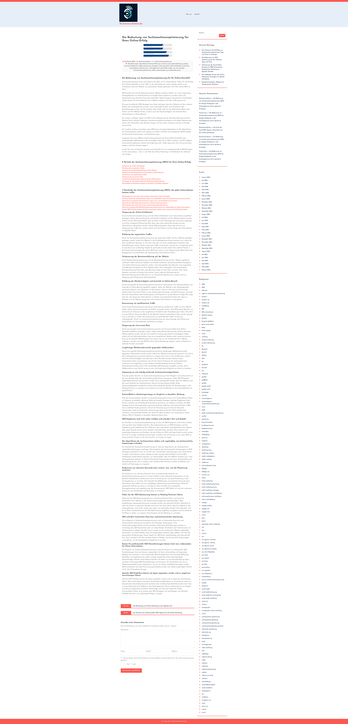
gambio (204, 377)
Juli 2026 (205, 180)
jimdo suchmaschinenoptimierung (212, 413)
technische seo (206, 632)
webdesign (205, 654)
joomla (204, 416)
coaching (205, 336)
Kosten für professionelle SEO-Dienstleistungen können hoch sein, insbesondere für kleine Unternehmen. (156, 207)
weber (204, 660)
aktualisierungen (133, 63)
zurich (204, 712)
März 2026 (205, 192)
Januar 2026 (206, 199)
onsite (204, 515)
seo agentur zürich (208, 545)
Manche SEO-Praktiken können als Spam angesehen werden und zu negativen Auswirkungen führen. (155, 209)
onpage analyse (207, 505)
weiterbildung (206, 681)
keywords (127, 66)
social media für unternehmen (211, 595)
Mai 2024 (205, 260)
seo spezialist (206, 570)
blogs (203, 327)
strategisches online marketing (212, 610)
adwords (204, 290)
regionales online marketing (211, 524)
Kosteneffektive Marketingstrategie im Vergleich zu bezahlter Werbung (145, 183)
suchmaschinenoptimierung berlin (212, 626)
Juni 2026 (205, 183)
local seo (204, 437)
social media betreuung (209, 592)
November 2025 (207, 205)
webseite (204, 663)
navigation (155, 66)
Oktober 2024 (206, 245)
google (185, 63)
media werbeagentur (208, 456)
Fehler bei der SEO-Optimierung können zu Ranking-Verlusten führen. (145, 203)
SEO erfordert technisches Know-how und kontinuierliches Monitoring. (145, 205)
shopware (205, 586)
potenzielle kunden (166, 68)
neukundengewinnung (209, 465)
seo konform (206, 567)
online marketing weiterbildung (212, 493)
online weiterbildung (208, 499)
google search (206, 386)
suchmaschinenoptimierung (163, 61)
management (206, 444)
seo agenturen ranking (209, 549)
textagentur (205, 635)
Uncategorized (206, 644)
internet (204, 395)
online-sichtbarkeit (176, 66)
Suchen (201, 33)
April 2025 (205, 226)
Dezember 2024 (207, 239)
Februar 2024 (206, 270)
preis (203, 518)
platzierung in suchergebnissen (150, 68)
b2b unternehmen (207, 312)
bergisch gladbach (208, 321)
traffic (153, 70)
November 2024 (207, 242)
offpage (204, 468)
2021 (203, 287)
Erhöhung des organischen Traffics (133, 168)
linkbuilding (205, 434)
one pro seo (205, 474)
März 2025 (205, 230)
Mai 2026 (205, 186)
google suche (206, 389)
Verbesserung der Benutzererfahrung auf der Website (139, 170)
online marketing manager (210, 490)
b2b (203, 309)
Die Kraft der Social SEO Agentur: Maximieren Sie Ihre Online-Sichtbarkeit (211, 130)
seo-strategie (180, 68)
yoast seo (205, 706)
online (204, 478)
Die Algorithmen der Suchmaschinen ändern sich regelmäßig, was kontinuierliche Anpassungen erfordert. (156, 198)
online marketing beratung (210, 484)
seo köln (204, 564)
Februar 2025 (206, 233)
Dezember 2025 (207, 202)
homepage (205, 392)
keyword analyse (207, 422)
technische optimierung (209, 629)
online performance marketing (211, 496)
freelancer (205, 374)
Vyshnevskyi (203, 113)
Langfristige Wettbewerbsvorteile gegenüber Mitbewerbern (141, 179)
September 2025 (207, 211)
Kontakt (197, 14)
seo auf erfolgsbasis (208, 552)
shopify (204, 583)
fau (203, 370)
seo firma (205, 561)
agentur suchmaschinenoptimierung (213, 293)
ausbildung (205, 306)
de (202, 346)
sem (203, 530)
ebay (203, 358)
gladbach (205, 380)
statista (204, 604)
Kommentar (125, 629)
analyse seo (205, 303)
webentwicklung (207, 657)
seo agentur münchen (209, 539)
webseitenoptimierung (209, 669)
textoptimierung (207, 638)
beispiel (204, 318)
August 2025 (206, 214)
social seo (205, 601)
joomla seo (205, 419)
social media (206, 589)
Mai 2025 (205, 223)
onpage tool (206, 512)
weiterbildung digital (208, 684)
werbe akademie (207, 687)
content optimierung (208, 343)
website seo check (207, 675)
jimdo (203, 410)
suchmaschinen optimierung (211, 616)
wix (203, 694)
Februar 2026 (206, 196)
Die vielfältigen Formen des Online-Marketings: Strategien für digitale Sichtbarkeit (213, 77)
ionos (203, 407)
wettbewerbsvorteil (174, 70)
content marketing (208, 340)
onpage (204, 502)
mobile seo (205, 462)
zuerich (204, 709)
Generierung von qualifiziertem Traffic (134, 174)
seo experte (205, 558)
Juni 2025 (205, 220)
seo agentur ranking (208, 542)
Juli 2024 (205, 254)
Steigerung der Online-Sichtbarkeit (133, 166)
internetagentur (207, 398)
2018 (203, 284)
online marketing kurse (209, 487)
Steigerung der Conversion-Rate (132, 177)
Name (123, 651)
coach (203, 333)
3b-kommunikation (145, 61)
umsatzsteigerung (162, 70)
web (203, 650)
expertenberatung (177, 63)
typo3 (203, 641)
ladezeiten (134, 66)
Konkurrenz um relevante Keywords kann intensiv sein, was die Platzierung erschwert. (149, 200)
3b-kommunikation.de (130, 24)
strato (204, 613)
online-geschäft (164, 66)
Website (174, 651)
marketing (205, 447)
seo (174, 68)
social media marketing (209, 598)
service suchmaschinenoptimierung (213, 579)
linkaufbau (205, 431)
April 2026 (205, 189)
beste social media (208, 324)
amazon (204, 296)
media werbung (207, 459)
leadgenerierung (207, 428)
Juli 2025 (205, 217)
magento (205, 441)
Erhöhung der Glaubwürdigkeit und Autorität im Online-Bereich (142, 172)
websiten (204, 678)
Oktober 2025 (206, 208)
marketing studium (208, 453)
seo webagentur (207, 573)
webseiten (205, 666)
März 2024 (205, 267)
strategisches (206, 607)
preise (204, 521)
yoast (203, 703)
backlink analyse (207, 315)
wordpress (205, 697)
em (203, 361)
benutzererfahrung (154, 63)
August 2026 (206, 177)
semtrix (204, 533)
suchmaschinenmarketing (210, 620)
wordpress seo (206, 700)
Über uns (188, 14)
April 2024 (205, 263)
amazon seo (205, 299)
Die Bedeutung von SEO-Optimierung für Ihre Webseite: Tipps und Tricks (212, 60)
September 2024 (207, 248)
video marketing (207, 647)
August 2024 (206, 251)
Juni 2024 (205, 257)
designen (205, 349)
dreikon (204, 355)
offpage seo (205, 471)
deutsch (204, 352)
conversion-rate (166, 63)
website (204, 672)
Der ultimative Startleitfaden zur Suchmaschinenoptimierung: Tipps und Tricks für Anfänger (213, 52)
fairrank (204, 367)
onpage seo (205, 508)
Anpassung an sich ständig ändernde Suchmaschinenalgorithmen (143, 181)
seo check (205, 555)
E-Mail (148, 651)
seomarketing (206, 576)
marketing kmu (207, 450)
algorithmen (143, 63)
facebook (205, 364)
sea (203, 527)
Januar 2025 (206, 236)
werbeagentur (206, 691)
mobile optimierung (144, 66)
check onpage (206, 330)
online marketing (207, 481)
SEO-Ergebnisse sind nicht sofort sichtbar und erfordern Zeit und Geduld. (146, 196)
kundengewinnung (208, 425)
